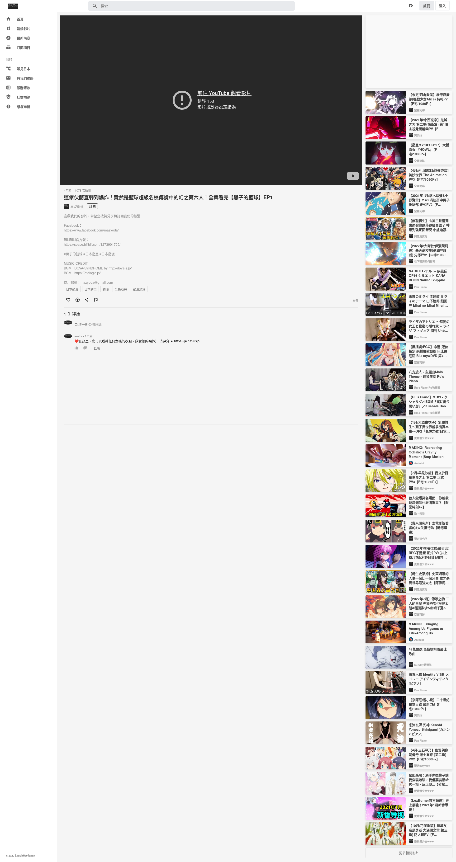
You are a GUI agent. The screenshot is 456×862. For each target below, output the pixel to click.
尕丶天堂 (419, 513)
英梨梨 (418, 135)
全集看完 (121, 289)
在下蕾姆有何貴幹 (424, 261)
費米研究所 (420, 539)
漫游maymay (422, 766)
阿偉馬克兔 (420, 236)
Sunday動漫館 (423, 665)
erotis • (84, 336)
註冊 (426, 5)
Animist (419, 463)
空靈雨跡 (419, 110)
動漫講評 (139, 289)
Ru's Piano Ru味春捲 (427, 387)
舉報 (355, 300)
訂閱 (92, 206)
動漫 (106, 289)
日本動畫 (90, 289)
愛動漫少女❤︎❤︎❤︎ (424, 438)
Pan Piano (420, 287)
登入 (442, 5)
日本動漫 (72, 289)
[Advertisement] (206, 391)
